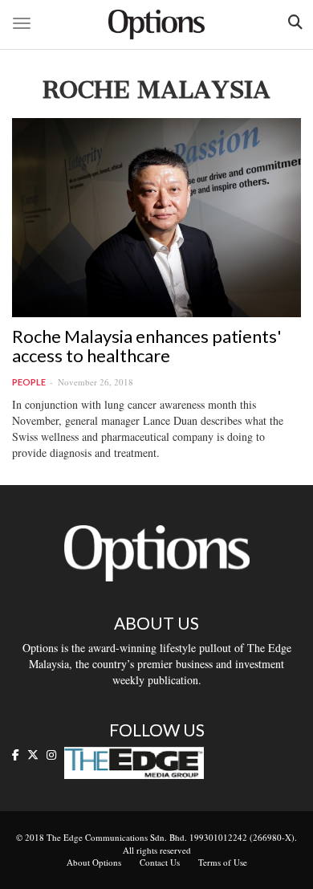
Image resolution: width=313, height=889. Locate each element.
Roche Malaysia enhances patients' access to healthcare (147, 345)
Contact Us (160, 862)
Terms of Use (222, 862)
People (29, 382)
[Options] (156, 24)
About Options (94, 862)
